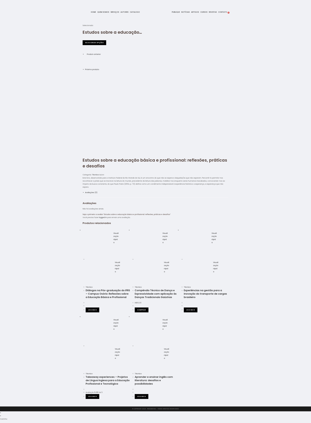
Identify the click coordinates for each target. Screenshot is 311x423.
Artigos (195, 12)
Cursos (203, 12)
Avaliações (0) (91, 192)
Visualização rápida (116, 238)
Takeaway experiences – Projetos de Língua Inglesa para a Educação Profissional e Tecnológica (108, 380)
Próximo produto (92, 69)
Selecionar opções (94, 43)
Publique (176, 12)
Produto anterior (94, 54)
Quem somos (103, 12)
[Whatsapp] (83, 11)
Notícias (185, 12)
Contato (222, 12)
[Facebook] (77, 11)
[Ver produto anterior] (85, 54)
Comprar (141, 310)
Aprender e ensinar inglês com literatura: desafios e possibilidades (154, 380)
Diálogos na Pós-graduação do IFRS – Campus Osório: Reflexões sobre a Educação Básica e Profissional (108, 294)
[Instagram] (80, 11)
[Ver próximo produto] (100, 69)
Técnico (95, 175)
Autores (124, 12)
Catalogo (135, 12)
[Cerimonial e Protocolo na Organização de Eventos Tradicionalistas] (91, 62)
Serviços (115, 12)
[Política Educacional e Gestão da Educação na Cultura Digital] (91, 77)
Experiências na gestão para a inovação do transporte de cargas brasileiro (205, 294)
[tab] (156, 192)
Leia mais (92, 310)
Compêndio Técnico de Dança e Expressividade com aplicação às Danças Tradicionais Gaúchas (156, 294)
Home (93, 12)
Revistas (213, 12)
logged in (103, 217)
